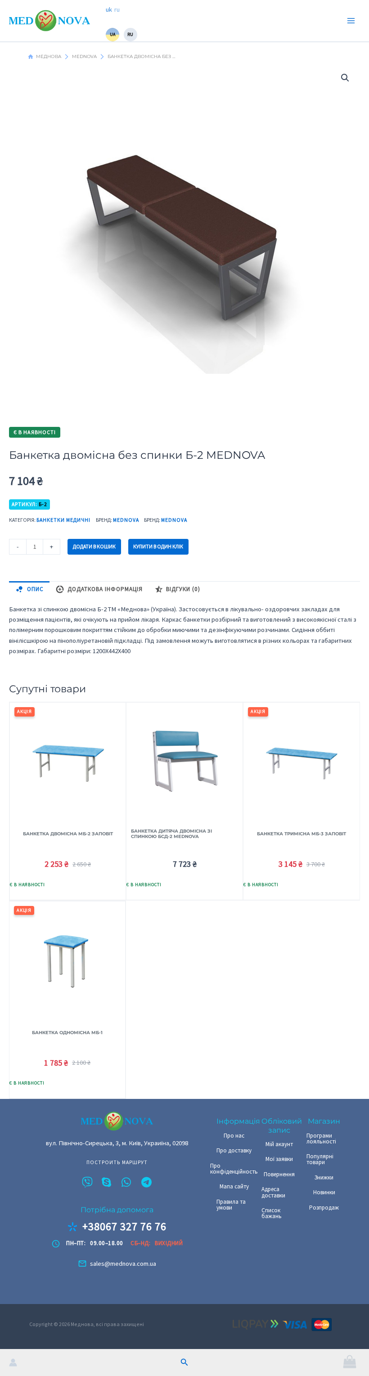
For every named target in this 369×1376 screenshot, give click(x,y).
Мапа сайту (234, 1186)
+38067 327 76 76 (124, 1226)
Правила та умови (231, 1204)
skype (107, 1182)
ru (117, 9)
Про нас (234, 1135)
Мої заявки (279, 1159)
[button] (184, 1362)
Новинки (324, 1192)
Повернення (279, 1174)
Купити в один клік (158, 546)
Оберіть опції (37, 885)
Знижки (324, 1177)
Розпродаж (324, 1207)
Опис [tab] (35, 589)
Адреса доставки (273, 1192)
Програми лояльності (321, 1138)
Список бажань (271, 1213)
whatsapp (127, 1182)
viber (87, 1182)
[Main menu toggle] (351, 21)
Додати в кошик (94, 546)
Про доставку (234, 1150)
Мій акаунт (279, 1144)
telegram (146, 1182)
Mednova (126, 520)
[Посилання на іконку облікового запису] (13, 1362)
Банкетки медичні (63, 520)
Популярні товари (319, 1159)
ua (112, 34)
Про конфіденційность (234, 1168)
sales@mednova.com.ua (123, 1263)
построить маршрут (117, 1162)
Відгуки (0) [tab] (183, 589)
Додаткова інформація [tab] (105, 589)
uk (109, 9)
